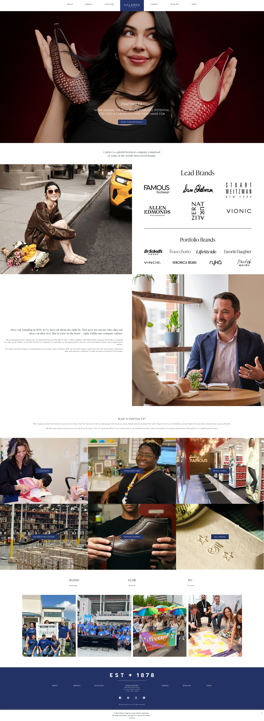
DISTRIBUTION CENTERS (44, 537)
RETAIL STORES (219, 471)
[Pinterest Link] (128, 698)
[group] (49, 627)
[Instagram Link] (136, 698)
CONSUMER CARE (132, 471)
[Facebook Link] (120, 698)
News (194, 4)
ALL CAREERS (220, 537)
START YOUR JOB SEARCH (132, 122)
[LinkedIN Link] (144, 698)
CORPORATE (44, 471)
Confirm (132, 718)
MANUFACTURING (132, 537)
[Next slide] (238, 627)
